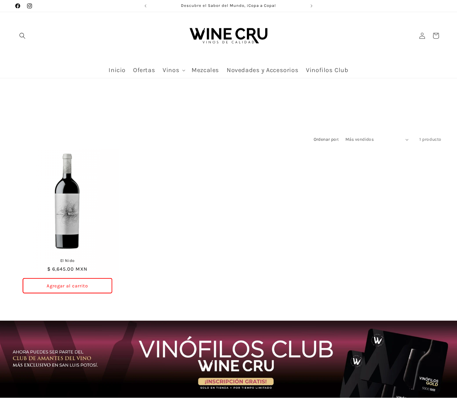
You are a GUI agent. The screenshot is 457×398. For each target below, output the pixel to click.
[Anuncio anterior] (145, 6)
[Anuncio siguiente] (311, 6)
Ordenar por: (326, 139)
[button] (22, 36)
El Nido (67, 260)
